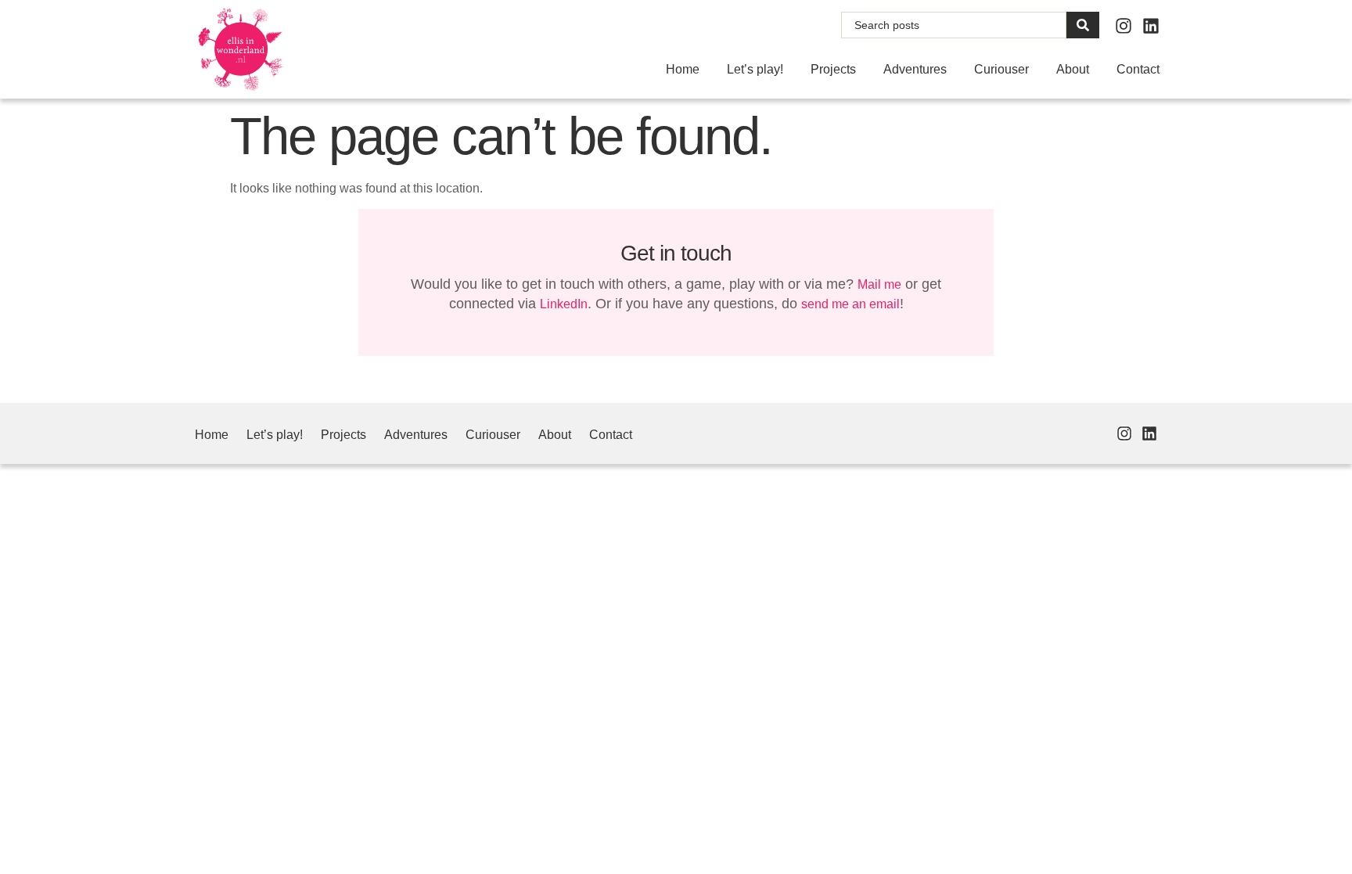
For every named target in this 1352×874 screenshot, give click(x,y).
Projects (833, 69)
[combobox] (953, 25)
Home (682, 69)
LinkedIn (564, 304)
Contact (1138, 69)
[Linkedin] (1151, 25)
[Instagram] (1123, 25)
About (1072, 69)
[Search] (1082, 25)
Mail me (879, 284)
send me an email (850, 304)
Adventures (915, 69)
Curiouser (1001, 69)
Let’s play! (755, 69)
